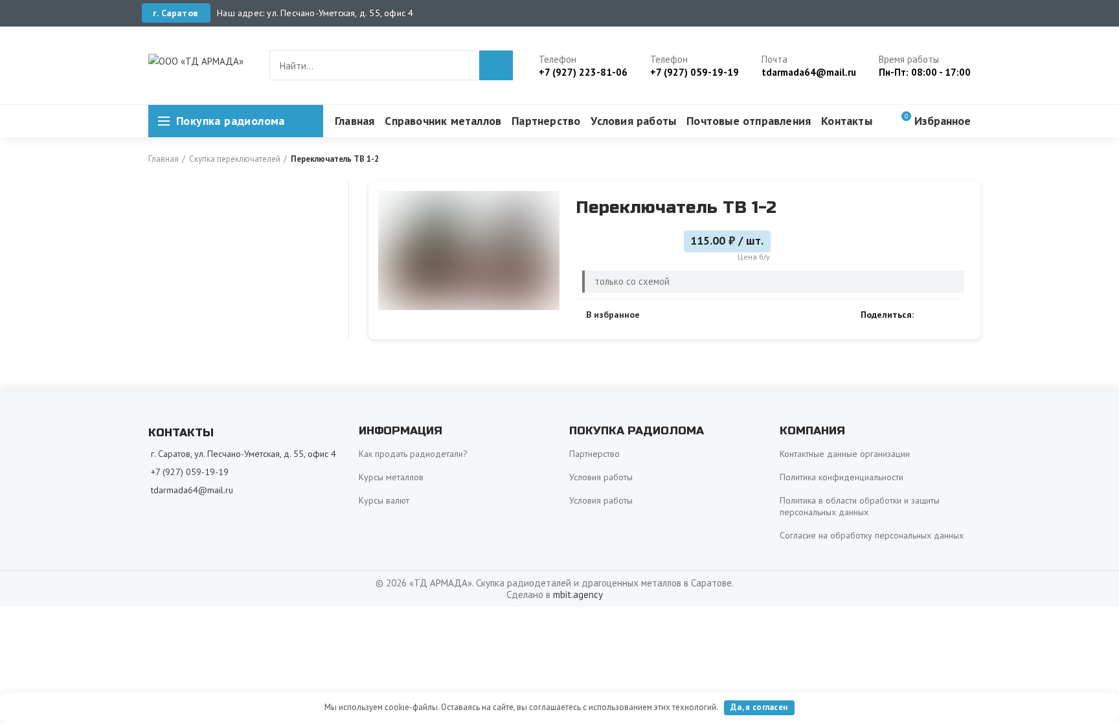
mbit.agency (578, 594)
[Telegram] (956, 314)
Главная (163, 158)
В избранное (613, 314)
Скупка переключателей (234, 158)
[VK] (941, 314)
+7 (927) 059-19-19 (190, 472)
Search (496, 65)
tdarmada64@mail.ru (192, 490)
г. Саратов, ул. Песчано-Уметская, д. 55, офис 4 (243, 454)
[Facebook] (927, 314)
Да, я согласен (758, 707)
